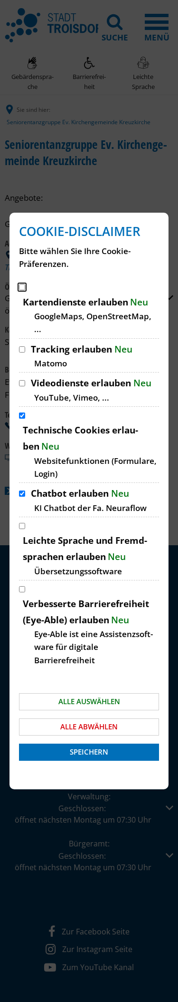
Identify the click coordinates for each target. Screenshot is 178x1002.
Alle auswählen (89, 701)
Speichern (89, 751)
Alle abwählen (89, 726)
